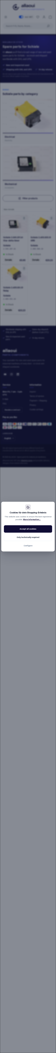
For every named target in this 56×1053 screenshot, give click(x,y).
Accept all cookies (28, 529)
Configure (28, 545)
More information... (32, 519)
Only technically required (28, 537)
